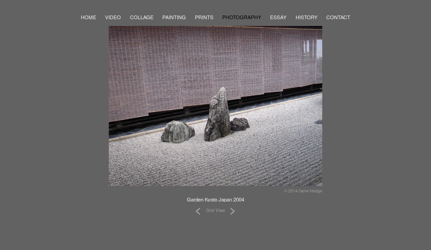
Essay (278, 17)
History (307, 17)
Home (88, 17)
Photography (241, 17)
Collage (142, 17)
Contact (338, 17)
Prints (204, 17)
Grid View (215, 210)
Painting (174, 17)
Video (113, 17)
